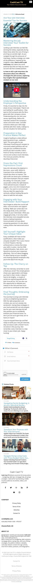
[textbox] (16, 3)
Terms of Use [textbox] (17, 506)
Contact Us (16, 561)
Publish (26, 379)
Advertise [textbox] (16, 510)
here (20, 581)
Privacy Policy (16, 571)
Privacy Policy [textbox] (16, 503)
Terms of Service (16, 566)
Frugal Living (11, 338)
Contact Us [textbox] (16, 513)
